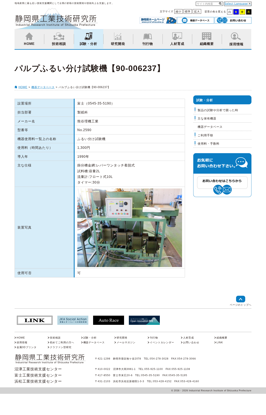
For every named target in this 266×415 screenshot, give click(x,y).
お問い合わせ (191, 342)
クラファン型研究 (60, 347)
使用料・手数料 (208, 143)
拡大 (197, 11)
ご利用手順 (205, 135)
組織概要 (207, 44)
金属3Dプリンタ (27, 347)
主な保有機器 (207, 118)
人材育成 (177, 44)
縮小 (178, 11)
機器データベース (43, 87)
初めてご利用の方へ (62, 342)
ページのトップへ (240, 304)
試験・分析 (88, 44)
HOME (29, 44)
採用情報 (236, 44)
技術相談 (59, 44)
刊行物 (147, 44)
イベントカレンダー (162, 342)
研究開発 (118, 44)
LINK (220, 342)
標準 (188, 11)
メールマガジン (126, 342)
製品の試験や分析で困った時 (218, 110)
